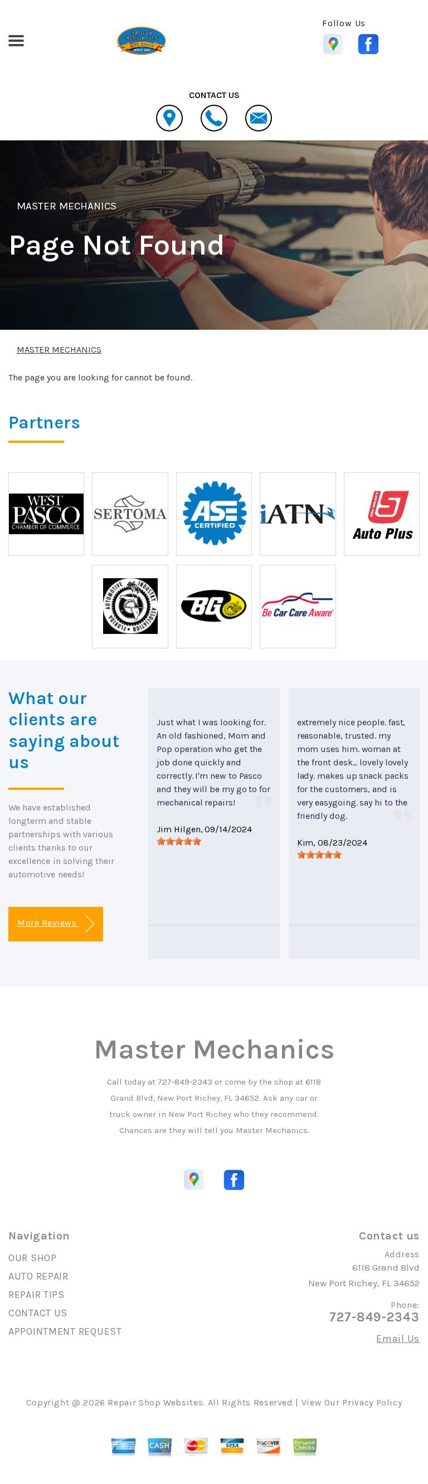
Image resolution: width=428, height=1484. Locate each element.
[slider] (179, 841)
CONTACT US (37, 1313)
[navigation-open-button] (15, 39)
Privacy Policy (372, 1402)
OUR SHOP (32, 1258)
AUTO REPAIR (38, 1276)
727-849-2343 (185, 1082)
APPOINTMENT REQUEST (65, 1331)
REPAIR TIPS (36, 1294)
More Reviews (48, 922)
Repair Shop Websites (155, 1402)
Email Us (398, 1339)
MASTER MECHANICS (66, 206)
